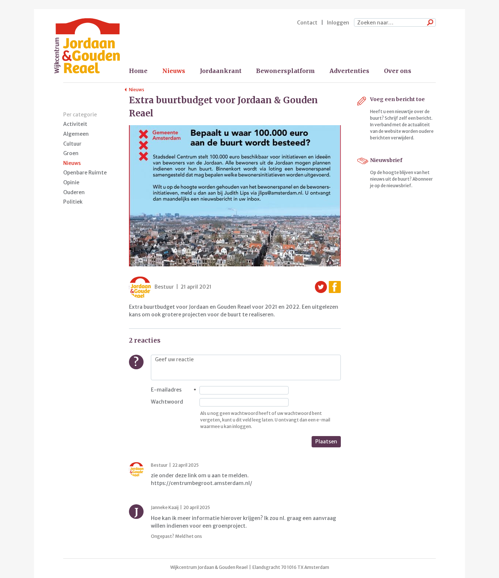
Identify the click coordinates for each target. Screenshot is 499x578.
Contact (307, 22)
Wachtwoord (167, 401)
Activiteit (75, 124)
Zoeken (428, 23)
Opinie (71, 182)
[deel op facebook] (335, 287)
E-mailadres (166, 389)
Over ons (397, 70)
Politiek (73, 202)
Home (138, 70)
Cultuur (72, 143)
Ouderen (74, 192)
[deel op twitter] (321, 287)
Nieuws (173, 70)
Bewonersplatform (285, 70)
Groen (71, 153)
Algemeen (76, 134)
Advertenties (349, 70)
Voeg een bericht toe (397, 99)
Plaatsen (326, 441)
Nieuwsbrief (386, 160)
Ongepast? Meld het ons (176, 536)
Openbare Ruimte (85, 172)
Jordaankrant (220, 70)
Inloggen (338, 22)
